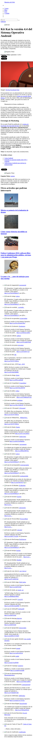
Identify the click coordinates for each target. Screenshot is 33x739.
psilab (17, 656)
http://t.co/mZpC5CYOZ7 (17, 700)
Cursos (6, 8)
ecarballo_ (21, 307)
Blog (5, 10)
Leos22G (20, 599)
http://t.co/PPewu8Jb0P (16, 380)
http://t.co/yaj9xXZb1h (16, 653)
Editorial (3, 21)
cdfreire (19, 336)
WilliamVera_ (24, 417)
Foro (5, 11)
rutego (18, 296)
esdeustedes (22, 508)
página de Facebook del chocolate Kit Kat (15, 125)
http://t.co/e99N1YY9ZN (11, 636)
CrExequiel (22, 408)
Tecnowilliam (24, 519)
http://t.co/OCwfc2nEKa (22, 433)
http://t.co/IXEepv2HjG (23, 332)
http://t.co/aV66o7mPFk (24, 681)
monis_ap (20, 590)
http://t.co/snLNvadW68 (11, 662)
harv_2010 (21, 364)
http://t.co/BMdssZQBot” (11, 596)
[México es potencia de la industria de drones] (11, 206)
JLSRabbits (22, 485)
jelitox (17, 391)
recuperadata (23, 318)
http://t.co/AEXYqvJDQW (17, 388)
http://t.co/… (27, 557)
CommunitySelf (25, 684)
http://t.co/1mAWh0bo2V (11, 293)
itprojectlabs (22, 628)
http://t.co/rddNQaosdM (17, 670)
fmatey (18, 427)
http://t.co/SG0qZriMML (11, 372)
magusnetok (22, 285)
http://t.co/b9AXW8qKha (17, 441)
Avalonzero (22, 326)
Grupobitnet (22, 383)
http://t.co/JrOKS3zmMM (11, 606)
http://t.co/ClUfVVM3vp (11, 361)
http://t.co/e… (8, 504)
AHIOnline (22, 696)
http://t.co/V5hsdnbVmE (11, 692)
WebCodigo (22, 582)
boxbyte (19, 496)
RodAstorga (22, 539)
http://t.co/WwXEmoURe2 (17, 323)
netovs (18, 454)
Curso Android (8, 158)
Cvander (6, 13)
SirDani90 (21, 609)
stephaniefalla (24, 476)
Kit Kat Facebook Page (12, 90)
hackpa (18, 550)
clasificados (22, 732)
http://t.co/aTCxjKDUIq (11, 579)
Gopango (20, 665)
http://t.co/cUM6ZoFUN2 (24, 397)
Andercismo (22, 436)
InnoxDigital (23, 703)
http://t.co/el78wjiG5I (17, 482)
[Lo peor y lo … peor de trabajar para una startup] (11, 273)
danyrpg (19, 618)
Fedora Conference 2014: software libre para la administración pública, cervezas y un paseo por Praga (16, 255)
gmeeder (19, 530)
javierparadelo (24, 465)
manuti (18, 648)
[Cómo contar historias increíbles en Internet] (11, 228)
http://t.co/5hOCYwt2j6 (11, 536)
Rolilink (19, 560)
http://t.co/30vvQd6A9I (16, 405)
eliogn (17, 375)
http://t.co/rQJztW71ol (23, 351)
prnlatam (20, 400)
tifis (15, 354)
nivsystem (21, 345)
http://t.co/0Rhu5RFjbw (22, 451)
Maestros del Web (9, 2)
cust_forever (22, 571)
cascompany (23, 444)
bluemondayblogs (9, 675)
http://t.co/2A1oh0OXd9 (24, 342)
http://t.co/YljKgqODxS (22, 710)
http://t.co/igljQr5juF (15, 587)
